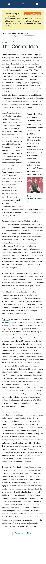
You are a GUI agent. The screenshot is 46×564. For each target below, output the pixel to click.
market (13, 436)
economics (18, 54)
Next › (29, 533)
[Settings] (37, 4)
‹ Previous (18, 533)
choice (36, 325)
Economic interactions (11, 411)
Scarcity (5, 319)
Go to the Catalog (32, 14)
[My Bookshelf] (9, 4)
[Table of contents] (23, 4)
